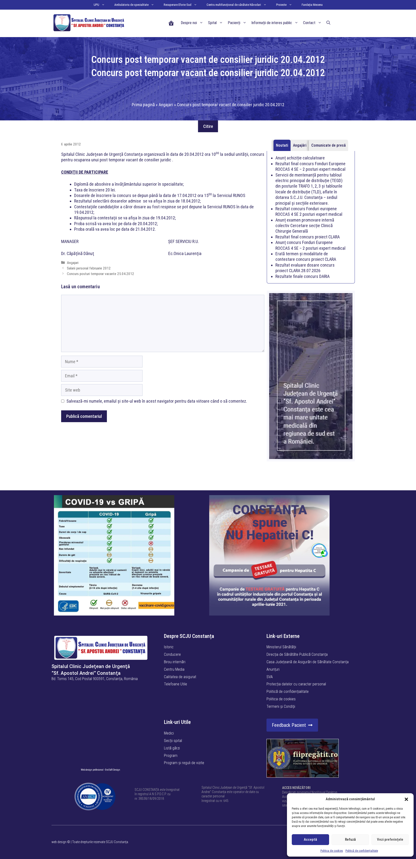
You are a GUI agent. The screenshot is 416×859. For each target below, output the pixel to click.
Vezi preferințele (390, 839)
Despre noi (189, 22)
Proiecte (281, 5)
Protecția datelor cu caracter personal (296, 684)
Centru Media (174, 669)
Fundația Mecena (312, 5)
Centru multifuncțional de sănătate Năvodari (234, 5)
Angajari (166, 104)
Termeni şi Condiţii (280, 706)
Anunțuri (273, 669)
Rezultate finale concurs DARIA (302, 276)
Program (170, 755)
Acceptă (310, 839)
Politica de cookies (331, 850)
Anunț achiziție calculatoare (300, 157)
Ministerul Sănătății (281, 647)
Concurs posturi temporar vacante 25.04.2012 (100, 274)
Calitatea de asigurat (180, 677)
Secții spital (173, 740)
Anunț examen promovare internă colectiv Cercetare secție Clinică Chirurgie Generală (304, 225)
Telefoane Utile (175, 684)
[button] (406, 799)
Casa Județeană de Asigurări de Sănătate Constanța (307, 662)
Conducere (172, 654)
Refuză (350, 839)
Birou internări (174, 662)
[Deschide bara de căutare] (328, 23)
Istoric (169, 647)
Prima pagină (143, 104)
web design (59, 842)
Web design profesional (92, 769)
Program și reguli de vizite (184, 763)
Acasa (171, 22)
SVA (269, 677)
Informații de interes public (271, 22)
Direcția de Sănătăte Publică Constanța (297, 654)
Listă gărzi (172, 748)
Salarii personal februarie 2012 (89, 268)
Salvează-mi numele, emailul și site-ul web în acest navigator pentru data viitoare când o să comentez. (156, 401)
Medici (169, 733)
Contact (309, 22)
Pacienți (234, 22)
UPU (96, 5)
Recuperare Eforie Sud (177, 5)
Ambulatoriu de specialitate (131, 5)
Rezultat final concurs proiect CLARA (307, 236)
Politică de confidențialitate (361, 850)
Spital (212, 22)
